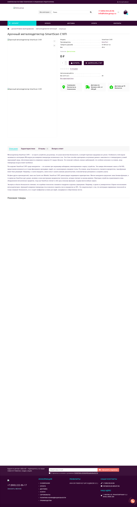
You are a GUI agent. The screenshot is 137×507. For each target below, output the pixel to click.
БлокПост (105, 42)
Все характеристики (67, 78)
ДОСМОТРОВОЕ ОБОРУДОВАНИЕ (22, 29)
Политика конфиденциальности (53, 498)
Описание (13, 148)
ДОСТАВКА (71, 23)
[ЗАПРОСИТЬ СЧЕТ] (29, 247)
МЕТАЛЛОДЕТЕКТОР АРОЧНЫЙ (46, 29)
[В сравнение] (54, 45)
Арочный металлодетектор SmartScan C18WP (25, 283)
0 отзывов (74, 69)
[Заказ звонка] (133, 501)
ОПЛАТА (48, 23)
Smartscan (62, 29)
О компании (45, 483)
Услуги (42, 492)
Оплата (43, 486)
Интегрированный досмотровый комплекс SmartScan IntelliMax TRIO (34, 439)
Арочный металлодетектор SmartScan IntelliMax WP (28, 387)
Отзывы (43, 148)
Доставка (43, 489)
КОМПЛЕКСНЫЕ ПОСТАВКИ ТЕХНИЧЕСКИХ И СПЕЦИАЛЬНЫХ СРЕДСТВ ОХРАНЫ (30, 2)
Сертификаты (45, 495)
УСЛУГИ (94, 23)
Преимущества (46, 500)
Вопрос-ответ (57, 148)
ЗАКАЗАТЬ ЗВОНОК (14, 489)
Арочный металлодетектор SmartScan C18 (24, 231)
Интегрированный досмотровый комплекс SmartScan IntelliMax (32, 335)
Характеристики (28, 148)
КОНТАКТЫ (117, 23)
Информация (45, 479)
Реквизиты (75, 479)
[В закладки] (54, 41)
